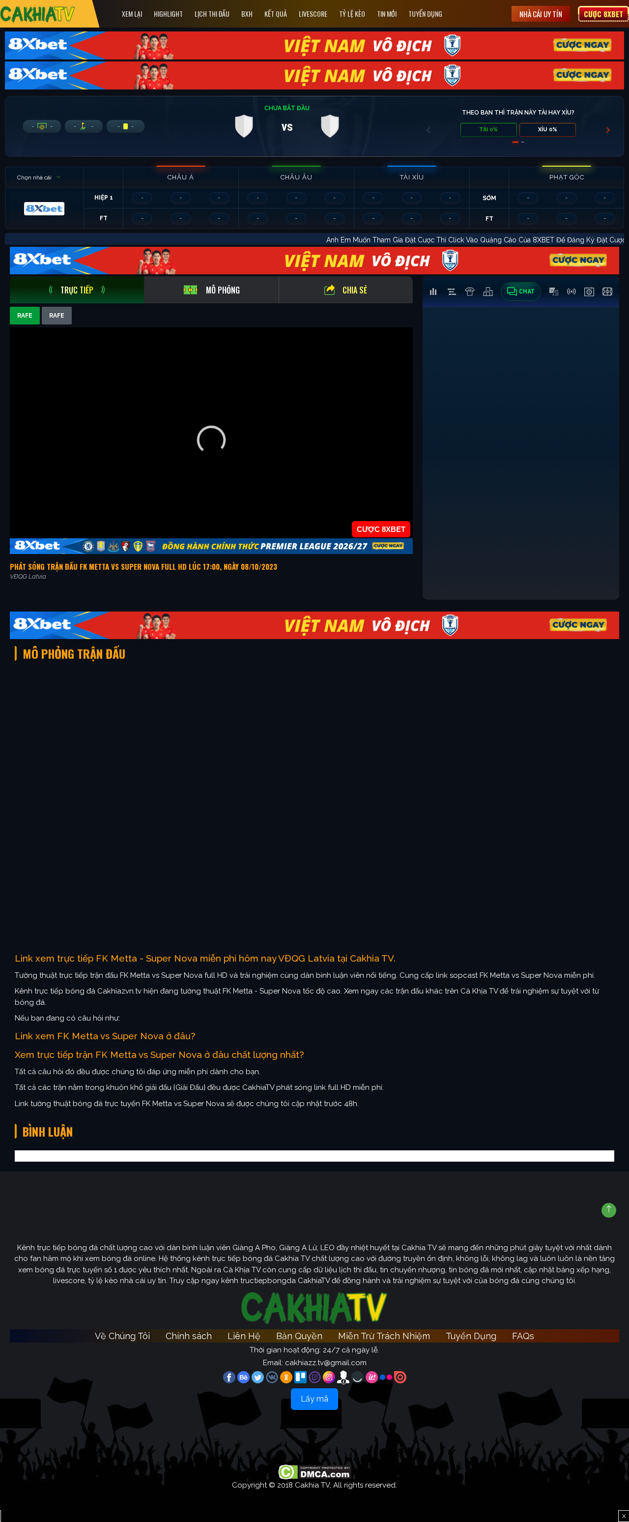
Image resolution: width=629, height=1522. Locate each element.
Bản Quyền (299, 1336)
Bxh (247, 13)
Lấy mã (314, 1399)
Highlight (168, 13)
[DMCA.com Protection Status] (314, 1471)
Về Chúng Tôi (122, 1336)
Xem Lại (132, 13)
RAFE (24, 315)
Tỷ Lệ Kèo (352, 13)
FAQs (523, 1336)
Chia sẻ (355, 290)
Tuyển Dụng (425, 13)
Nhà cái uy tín (540, 13)
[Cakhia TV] (37, 14)
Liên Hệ (244, 1336)
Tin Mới (387, 13)
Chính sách (189, 1336)
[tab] (77, 289)
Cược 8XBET (603, 13)
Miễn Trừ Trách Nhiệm (384, 1336)
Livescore (313, 13)
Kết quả (275, 13)
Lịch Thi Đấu (212, 13)
